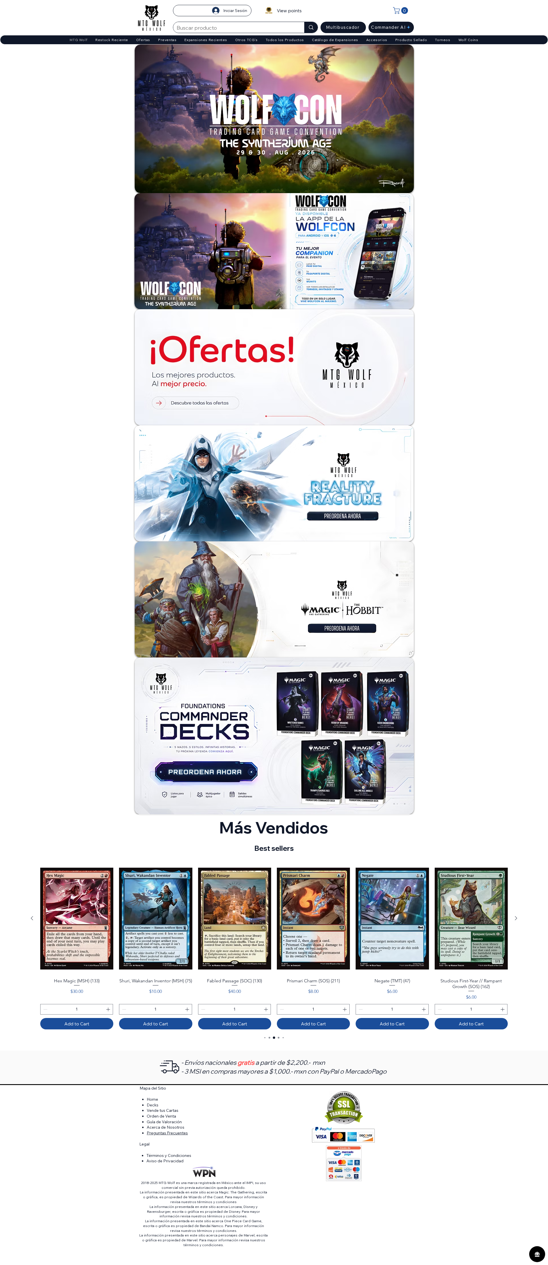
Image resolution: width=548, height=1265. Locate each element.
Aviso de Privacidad (165, 1160)
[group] (274, 946)
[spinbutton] (76, 1009)
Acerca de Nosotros (165, 1127)
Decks (152, 1105)
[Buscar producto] (311, 27)
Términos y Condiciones (168, 1155)
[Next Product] (516, 918)
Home (152, 1099)
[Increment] (108, 1009)
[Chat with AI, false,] (537, 1254)
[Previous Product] (32, 918)
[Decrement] (44, 1009)
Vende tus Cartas (162, 1110)
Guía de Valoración (164, 1121)
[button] (401, 10)
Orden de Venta (161, 1116)
